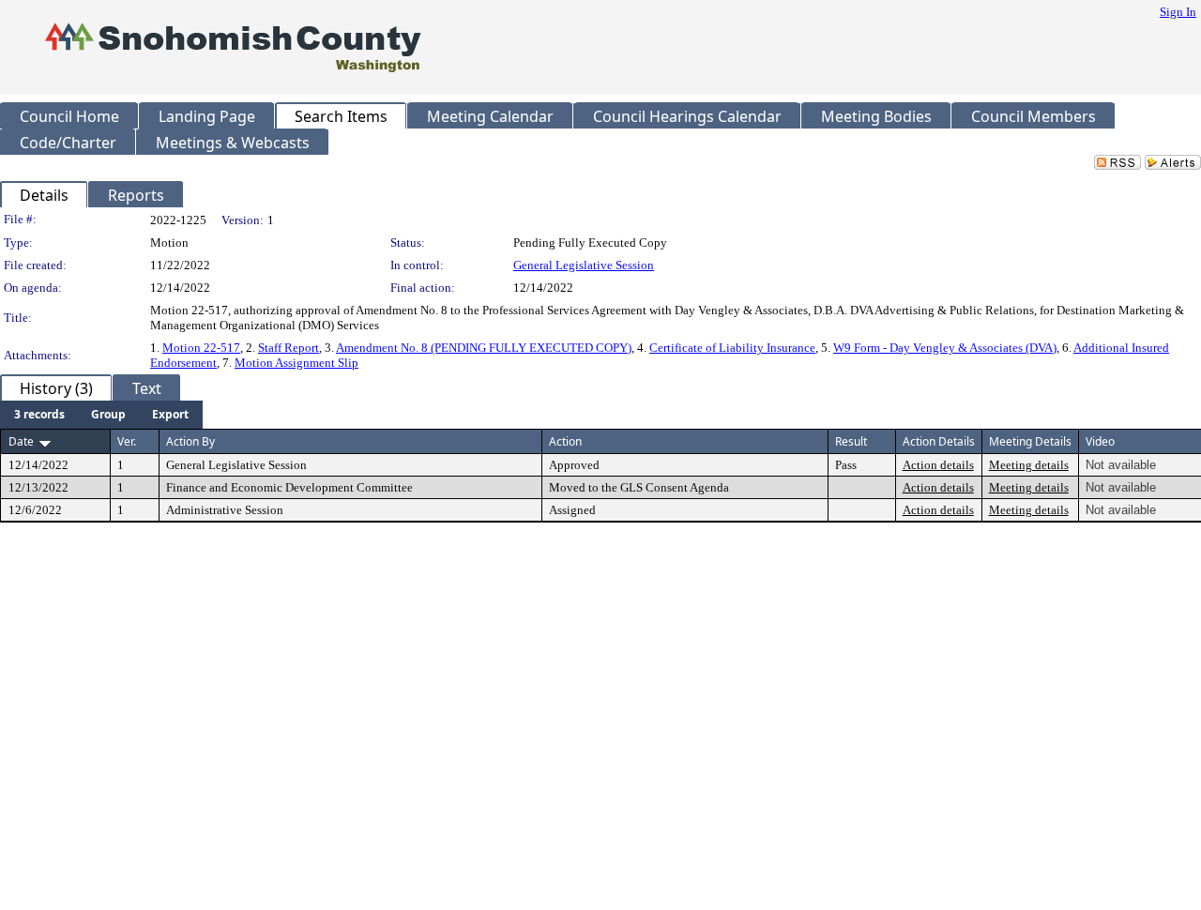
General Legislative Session (583, 265)
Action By (190, 441)
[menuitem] (39, 415)
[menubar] (101, 415)
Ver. (126, 441)
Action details (938, 465)
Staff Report (288, 348)
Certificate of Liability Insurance (732, 348)
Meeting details (1029, 465)
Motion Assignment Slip (296, 363)
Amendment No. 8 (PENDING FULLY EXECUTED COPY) (483, 348)
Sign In (1178, 12)
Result (851, 441)
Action (565, 441)
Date (21, 441)
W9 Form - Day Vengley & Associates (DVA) (945, 348)
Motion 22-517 (201, 348)
